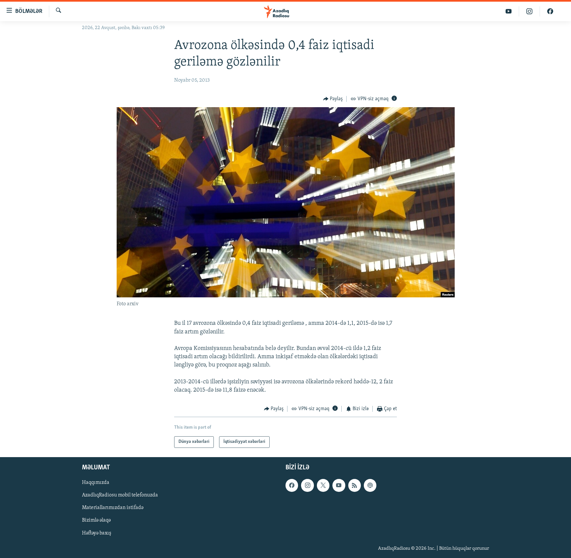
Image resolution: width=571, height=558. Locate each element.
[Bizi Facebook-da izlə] (550, 11)
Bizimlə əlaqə (96, 520)
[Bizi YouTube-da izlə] (508, 11)
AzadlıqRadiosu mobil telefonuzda (120, 495)
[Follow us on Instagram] (307, 485)
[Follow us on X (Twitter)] (323, 485)
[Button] (333, 99)
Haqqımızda (95, 482)
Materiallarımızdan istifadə (112, 507)
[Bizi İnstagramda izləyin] (529, 11)
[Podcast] (370, 485)
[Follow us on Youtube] (338, 485)
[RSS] (354, 485)
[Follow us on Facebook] (292, 485)
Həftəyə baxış (96, 533)
